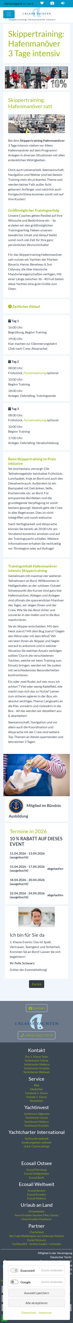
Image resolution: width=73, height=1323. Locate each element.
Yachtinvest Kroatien (36, 1125)
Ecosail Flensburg (37, 1169)
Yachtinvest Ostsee (36, 1117)
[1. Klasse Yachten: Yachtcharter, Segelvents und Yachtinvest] (37, 1021)
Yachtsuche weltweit (36, 1138)
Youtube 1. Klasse (36, 1097)
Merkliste (42, 3)
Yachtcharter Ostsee (36, 1060)
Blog (36, 1085)
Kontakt (52, 3)
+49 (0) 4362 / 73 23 (39, 1035)
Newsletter (36, 1100)
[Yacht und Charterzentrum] (36, 12)
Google (25, 1282)
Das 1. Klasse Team (36, 1056)
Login (62, 3)
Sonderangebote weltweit (37, 1142)
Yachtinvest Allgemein (36, 1113)
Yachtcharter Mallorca (36, 1064)
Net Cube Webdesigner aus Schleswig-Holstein (36, 1236)
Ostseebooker (36, 1211)
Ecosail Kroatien (36, 1194)
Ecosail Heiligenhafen (36, 1173)
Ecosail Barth (36, 1177)
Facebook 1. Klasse (36, 1093)
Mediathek (36, 1089)
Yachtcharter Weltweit (36, 1072)
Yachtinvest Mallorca (36, 1121)
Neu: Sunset (51, 1215)
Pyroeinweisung (35, 373)
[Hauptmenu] (9, 14)
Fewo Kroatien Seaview (29, 1215)
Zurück (37, 984)
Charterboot (36, 1232)
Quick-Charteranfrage (36, 1146)
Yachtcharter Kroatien (36, 1068)
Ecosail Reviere (36, 1190)
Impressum (45, 1312)
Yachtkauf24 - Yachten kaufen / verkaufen (36, 1244)
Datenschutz (28, 1312)
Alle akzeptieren (36, 1303)
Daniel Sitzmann (36, 1240)
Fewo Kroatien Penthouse (36, 1219)
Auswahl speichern (36, 1293)
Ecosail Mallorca (36, 1198)
